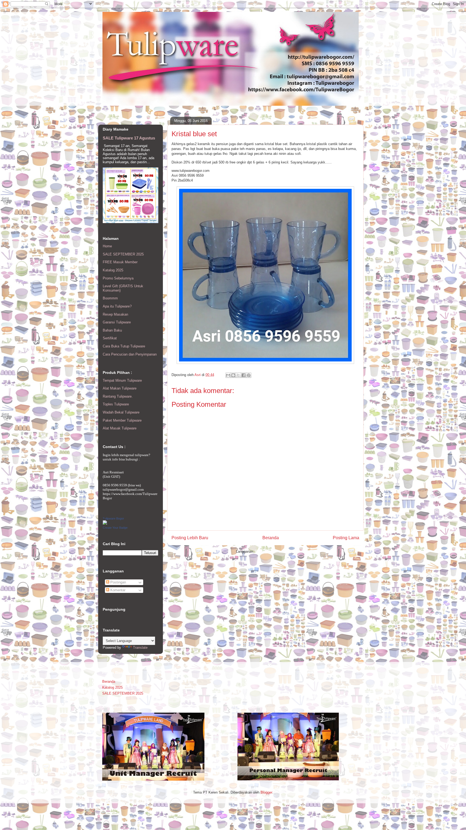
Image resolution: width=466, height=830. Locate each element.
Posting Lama (346, 537)
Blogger (266, 792)
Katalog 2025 (113, 270)
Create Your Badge (115, 527)
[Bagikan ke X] (238, 375)
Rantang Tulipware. (118, 396)
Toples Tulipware (116, 404)
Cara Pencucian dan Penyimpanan (130, 354)
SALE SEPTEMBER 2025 (123, 254)
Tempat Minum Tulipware (122, 380)
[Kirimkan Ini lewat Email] (228, 375)
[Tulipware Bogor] (105, 523)
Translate (140, 647)
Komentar (117, 590)
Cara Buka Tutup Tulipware (124, 346)
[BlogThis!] (233, 375)
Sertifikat (110, 338)
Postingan (117, 582)
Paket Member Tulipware (122, 420)
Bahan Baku (112, 330)
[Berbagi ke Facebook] (243, 375)
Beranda (270, 537)
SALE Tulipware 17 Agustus (129, 138)
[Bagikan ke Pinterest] (248, 375)
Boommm (110, 298)
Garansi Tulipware (117, 322)
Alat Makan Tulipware (119, 388)
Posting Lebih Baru (190, 537)
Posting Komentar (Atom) (275, 551)
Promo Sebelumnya (118, 278)
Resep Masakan (115, 314)
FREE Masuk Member (120, 262)
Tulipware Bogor (113, 518)
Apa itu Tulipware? (117, 306)
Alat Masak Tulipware (119, 428)
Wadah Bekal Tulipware (121, 412)
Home (107, 246)
